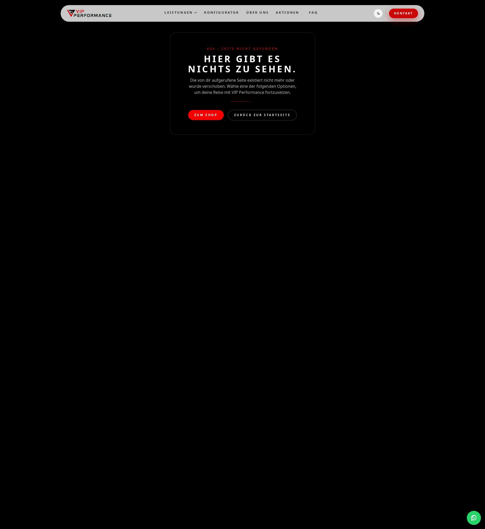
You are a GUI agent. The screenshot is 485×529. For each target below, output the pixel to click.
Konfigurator (221, 12)
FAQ (313, 12)
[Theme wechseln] (378, 13)
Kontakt (403, 13)
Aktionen (287, 12)
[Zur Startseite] (89, 13)
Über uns (257, 12)
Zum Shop (206, 115)
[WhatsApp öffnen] (474, 518)
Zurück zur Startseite (262, 115)
